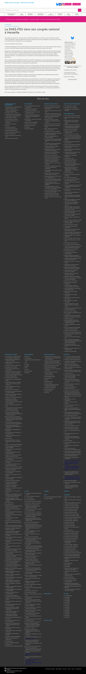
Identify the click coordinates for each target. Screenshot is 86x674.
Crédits (69, 669)
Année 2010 (67, 602)
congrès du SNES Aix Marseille (71, 510)
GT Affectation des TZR (69, 522)
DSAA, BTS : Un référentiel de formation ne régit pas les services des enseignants (53, 114)
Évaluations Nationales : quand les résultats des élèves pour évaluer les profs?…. (72, 305)
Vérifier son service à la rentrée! (51, 155)
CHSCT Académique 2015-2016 (12, 410)
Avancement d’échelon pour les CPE (72, 531)
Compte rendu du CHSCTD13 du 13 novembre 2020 (12, 593)
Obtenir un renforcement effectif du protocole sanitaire (13, 575)
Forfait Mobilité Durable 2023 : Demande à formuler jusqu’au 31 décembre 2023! (53, 180)
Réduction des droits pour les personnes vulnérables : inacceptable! (14, 555)
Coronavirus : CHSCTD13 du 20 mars (13, 480)
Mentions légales (59, 669)
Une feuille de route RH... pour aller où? (33, 512)
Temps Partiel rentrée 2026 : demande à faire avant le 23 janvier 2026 (53, 191)
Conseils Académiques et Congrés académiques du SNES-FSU (52, 385)
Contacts (73, 669)
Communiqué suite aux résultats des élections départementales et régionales (73, 413)
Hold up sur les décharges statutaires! (52, 106)
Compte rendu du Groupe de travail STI (72, 144)
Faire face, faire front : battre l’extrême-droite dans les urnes (33, 619)
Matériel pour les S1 (49, 381)
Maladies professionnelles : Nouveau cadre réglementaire (13, 452)
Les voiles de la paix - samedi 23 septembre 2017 (70, 581)
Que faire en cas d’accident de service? (13, 397)
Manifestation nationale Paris (71, 540)
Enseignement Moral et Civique (71, 242)
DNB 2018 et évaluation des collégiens (72, 276)
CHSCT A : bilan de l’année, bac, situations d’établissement (12, 110)
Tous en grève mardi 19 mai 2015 (71, 224)
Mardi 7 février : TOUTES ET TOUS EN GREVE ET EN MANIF (32, 562)
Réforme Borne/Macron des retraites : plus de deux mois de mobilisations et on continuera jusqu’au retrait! (33, 569)
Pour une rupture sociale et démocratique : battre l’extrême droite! (72, 449)
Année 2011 (67, 604)
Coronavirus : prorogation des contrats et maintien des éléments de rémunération (53, 167)
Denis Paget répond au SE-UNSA (71, 249)
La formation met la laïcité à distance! (72, 244)
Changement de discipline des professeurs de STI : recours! (71, 160)
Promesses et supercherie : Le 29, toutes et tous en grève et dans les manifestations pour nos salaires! (33, 540)
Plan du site (65, 669)
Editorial (7, 125)
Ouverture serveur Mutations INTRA (72, 514)
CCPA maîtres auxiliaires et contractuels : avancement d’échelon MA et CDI (73, 503)
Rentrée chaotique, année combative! (33, 622)
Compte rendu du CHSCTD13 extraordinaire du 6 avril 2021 (11, 615)
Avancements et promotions (31, 124)
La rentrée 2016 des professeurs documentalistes (71, 253)
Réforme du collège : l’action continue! (72, 238)
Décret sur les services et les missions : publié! (52, 126)
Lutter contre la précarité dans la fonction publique (51, 372)
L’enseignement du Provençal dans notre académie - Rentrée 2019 (73, 308)
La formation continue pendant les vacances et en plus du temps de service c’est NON (72, 438)
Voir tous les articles (72, 79)
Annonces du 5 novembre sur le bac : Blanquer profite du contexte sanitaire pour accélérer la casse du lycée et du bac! (73, 393)
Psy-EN (26, 369)
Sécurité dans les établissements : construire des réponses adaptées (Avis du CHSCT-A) (13, 427)
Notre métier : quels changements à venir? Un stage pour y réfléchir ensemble (72, 204)
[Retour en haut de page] (5, 669)
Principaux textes (9, 641)
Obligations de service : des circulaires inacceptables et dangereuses (52, 150)
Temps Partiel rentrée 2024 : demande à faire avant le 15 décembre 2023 (53, 157)
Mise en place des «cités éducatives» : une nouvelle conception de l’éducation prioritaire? (72, 381)
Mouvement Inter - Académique (71, 107)
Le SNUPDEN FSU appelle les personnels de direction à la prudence (73, 362)
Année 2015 (67, 610)
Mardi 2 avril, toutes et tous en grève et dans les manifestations (33, 610)
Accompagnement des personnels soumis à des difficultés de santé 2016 (14, 408)
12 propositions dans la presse (70, 70)
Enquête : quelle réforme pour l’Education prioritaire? (71, 387)
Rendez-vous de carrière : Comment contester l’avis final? (32, 112)
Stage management (68, 563)
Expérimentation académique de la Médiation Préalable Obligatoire (52, 160)
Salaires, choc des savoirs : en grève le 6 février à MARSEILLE (32, 605)
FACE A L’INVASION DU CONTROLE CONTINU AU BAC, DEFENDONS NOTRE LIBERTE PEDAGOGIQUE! (73, 341)
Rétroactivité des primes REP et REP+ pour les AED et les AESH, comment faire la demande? (33, 601)
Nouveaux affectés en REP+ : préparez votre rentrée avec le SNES (72, 375)
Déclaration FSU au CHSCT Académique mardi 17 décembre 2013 (14, 395)
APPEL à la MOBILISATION (70, 378)
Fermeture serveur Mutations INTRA (72, 515)
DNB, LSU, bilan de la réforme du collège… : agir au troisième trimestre (72, 365)
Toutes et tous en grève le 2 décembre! (33, 646)
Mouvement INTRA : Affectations (71, 519)
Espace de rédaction (11, 672)
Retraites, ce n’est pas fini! (11, 124)
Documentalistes (28, 371)
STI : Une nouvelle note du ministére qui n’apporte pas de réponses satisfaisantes (73, 136)
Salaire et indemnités (29, 128)
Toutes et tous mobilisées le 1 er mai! (72, 425)
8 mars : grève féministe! (30, 499)
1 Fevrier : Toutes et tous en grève (32, 496)
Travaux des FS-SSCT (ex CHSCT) (12, 642)
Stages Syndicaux (48, 378)
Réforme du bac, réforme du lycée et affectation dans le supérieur (72, 265)
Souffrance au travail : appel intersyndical (14, 467)
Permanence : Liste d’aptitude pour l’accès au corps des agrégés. (72, 569)
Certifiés (27, 364)
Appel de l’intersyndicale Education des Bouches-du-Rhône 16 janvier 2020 (53, 361)
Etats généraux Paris (69, 530)
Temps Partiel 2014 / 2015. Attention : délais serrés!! (52, 108)
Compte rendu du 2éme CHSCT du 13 (13, 365)
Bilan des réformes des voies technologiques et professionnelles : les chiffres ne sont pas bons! (73, 164)
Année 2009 (67, 600)
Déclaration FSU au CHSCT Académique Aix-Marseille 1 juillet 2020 (14, 549)
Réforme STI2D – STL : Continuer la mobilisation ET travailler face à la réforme (72, 122)
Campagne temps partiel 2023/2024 (13, 636)
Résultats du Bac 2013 (69, 172)
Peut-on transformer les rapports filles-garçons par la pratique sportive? (72, 328)
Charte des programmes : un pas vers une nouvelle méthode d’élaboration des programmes (73, 186)
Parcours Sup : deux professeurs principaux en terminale (71, 271)
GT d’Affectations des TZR (70, 549)
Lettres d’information (49, 389)
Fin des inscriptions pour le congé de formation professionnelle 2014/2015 (72, 555)
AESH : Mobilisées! (68, 440)
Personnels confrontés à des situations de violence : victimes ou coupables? (13, 372)
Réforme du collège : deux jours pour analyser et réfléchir (72, 222)
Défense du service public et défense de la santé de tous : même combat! (14, 506)
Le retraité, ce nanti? (69, 373)
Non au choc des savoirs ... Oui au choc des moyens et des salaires (33, 608)
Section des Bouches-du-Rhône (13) (13, 132)
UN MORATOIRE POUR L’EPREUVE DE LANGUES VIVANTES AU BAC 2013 (72, 127)
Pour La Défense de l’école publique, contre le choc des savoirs (32, 613)
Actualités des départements (11, 130)
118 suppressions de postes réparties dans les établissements (71, 73)
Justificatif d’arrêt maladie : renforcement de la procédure (12, 399)
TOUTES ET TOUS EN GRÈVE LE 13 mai (33, 637)
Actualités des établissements (12, 129)
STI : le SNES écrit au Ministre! (71, 177)
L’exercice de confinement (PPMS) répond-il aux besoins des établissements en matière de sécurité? (14, 414)
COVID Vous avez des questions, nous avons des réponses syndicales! (13, 561)
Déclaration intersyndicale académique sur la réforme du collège (72, 215)
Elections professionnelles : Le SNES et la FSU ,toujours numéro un (33, 554)
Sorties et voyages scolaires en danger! (33, 584)
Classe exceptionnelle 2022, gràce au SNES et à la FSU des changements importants (32, 116)
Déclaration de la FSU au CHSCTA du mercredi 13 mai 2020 (13, 529)
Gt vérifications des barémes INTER (72, 507)
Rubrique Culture (48, 391)
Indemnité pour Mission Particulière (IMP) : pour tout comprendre (52, 153)
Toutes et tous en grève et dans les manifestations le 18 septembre (32, 641)
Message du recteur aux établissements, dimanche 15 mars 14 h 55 (14, 107)
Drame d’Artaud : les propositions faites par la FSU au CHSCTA (14, 392)
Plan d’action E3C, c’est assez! (71, 311)
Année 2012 (67, 605)
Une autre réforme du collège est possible (73, 220)
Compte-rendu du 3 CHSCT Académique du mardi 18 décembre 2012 (14, 375)
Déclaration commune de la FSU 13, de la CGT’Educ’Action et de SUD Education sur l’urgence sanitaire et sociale (14, 495)
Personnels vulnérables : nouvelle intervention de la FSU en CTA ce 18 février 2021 (12, 609)
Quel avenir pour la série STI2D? (71, 129)
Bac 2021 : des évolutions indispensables (73, 332)
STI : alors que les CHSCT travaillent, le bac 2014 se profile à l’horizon (72, 179)
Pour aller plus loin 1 (10, 502)
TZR (26, 363)
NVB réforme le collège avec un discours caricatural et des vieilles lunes (72, 200)
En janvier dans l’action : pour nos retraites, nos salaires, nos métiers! (72, 428)
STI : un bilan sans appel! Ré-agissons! (72, 115)
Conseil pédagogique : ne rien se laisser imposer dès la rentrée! (73, 289)
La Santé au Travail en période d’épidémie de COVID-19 (12, 483)
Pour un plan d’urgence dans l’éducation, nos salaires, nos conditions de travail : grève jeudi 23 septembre (33, 515)
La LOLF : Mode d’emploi (69, 76)
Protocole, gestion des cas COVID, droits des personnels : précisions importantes (14, 558)
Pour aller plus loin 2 (10, 504)
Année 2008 (67, 599)
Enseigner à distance (69, 318)
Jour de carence (9, 438)
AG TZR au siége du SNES (70, 525)
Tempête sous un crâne (69, 158)
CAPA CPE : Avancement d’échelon (72, 505)
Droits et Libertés (48, 383)
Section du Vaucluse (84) (10, 134)
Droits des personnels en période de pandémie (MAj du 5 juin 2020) (13, 532)
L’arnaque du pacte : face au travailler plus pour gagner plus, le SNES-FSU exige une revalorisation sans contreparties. (33, 547)
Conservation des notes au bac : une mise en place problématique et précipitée (73, 247)
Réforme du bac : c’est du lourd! (71, 281)
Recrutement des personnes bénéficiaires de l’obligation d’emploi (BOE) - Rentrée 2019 (53, 140)
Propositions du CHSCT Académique (13, 520)
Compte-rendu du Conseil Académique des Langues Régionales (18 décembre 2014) (72, 197)
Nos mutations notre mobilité (71, 106)
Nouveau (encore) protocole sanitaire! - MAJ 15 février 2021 (14, 605)
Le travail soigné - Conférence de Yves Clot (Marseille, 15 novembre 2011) (13, 357)
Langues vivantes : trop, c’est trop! (72, 134)
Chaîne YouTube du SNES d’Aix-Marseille (53, 497)
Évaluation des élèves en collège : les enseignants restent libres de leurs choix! (73, 256)
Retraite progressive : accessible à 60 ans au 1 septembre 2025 (53, 177)
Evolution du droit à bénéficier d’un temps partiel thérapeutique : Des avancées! (13, 625)
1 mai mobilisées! (29, 498)
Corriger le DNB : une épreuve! (12, 119)
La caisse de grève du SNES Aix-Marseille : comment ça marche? (31, 559)
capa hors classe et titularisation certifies (73, 517)
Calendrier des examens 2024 (70, 351)
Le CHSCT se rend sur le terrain (12, 377)
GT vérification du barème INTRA (71, 536)
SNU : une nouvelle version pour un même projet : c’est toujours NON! (33, 576)
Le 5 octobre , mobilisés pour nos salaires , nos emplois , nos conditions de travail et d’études (73, 418)
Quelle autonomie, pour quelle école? (72, 124)
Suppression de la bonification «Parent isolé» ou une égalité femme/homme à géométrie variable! (72, 423)
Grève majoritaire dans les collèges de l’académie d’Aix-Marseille (72, 230)
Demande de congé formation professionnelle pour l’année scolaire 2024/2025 (52, 183)
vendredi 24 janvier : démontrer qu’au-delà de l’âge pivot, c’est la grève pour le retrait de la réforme (53, 358)
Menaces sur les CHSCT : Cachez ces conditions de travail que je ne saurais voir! (13, 441)
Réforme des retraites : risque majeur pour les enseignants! (72, 384)
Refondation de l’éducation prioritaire (52, 124)
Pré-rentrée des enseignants (70, 578)
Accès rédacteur (78, 669)
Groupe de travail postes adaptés (71, 509)
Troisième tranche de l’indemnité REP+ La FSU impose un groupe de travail (13, 115)
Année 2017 (67, 614)
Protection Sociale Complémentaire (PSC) (14, 646)
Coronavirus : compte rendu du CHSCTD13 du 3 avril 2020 (12, 485)
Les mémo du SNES (49, 498)
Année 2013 (67, 607)
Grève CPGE (67, 565)
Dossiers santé (9, 644)
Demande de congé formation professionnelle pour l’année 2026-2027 (33, 648)
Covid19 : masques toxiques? (12, 567)
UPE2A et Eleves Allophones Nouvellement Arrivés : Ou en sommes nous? (72, 345)
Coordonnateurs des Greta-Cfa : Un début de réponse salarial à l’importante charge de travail (33, 519)
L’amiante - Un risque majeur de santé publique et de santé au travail (13, 455)
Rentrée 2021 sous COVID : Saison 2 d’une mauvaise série (13, 621)
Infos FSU (47, 392)
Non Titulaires (28, 358)
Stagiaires (27, 356)
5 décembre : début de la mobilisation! (72, 359)
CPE (26, 367)
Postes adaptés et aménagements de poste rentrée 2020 (13, 447)
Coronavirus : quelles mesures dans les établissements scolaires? (13, 469)
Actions (46, 379)
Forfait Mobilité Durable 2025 (70, 480)
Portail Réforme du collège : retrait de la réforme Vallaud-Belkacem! (73, 211)
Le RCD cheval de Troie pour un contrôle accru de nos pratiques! (33, 509)
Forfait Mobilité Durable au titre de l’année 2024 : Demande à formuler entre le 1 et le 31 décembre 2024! (53, 188)
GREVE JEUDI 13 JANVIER (11, 117)
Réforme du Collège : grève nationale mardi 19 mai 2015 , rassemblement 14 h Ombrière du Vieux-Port (73, 208)
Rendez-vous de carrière (30, 125)
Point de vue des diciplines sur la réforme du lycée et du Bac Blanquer (73, 278)
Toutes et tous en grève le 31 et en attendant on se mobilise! (32, 556)
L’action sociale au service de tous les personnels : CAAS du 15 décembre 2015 (14, 423)
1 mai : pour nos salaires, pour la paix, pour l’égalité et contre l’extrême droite (72, 357)
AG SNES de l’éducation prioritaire (72, 551)
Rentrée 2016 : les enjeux (70, 250)
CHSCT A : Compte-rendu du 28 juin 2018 (14, 444)
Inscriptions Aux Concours (30, 592)
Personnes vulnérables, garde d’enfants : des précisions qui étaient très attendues (14, 526)
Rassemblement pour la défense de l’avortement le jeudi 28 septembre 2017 (73, 584)
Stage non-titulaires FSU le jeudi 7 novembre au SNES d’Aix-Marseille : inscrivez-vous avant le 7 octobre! (32, 625)
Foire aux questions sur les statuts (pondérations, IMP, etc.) (52, 147)
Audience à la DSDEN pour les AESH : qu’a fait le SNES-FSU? (32, 531)
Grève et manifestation (69, 577)
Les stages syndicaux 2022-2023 (31, 537)
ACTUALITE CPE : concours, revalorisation (70, 399)
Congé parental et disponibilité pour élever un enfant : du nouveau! (52, 174)
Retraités (27, 372)
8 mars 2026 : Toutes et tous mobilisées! (33, 501)
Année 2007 (67, 597)
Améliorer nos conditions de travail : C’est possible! (13, 436)
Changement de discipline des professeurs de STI (71, 131)
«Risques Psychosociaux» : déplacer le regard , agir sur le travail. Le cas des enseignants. (13, 384)
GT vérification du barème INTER (71, 533)
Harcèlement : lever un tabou (11, 367)
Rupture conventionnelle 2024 (31, 122)
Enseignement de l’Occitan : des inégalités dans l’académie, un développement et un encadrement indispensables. (72, 169)
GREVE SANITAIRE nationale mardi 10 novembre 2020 (13, 572)
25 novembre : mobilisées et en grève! (33, 503)
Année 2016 (67, 612)
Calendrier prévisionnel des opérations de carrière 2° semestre (72, 590)
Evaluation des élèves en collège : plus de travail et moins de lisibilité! (73, 259)
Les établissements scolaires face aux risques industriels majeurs (13, 464)
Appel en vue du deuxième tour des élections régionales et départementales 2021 (73, 409)
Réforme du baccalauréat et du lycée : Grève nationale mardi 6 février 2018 (72, 268)
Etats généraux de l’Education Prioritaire (73, 552)
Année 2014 (67, 609)
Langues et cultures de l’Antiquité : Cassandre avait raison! (71, 274)
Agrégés (27, 366)
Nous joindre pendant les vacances (52, 365)
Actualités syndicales (49, 375)
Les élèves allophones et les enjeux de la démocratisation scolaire (33, 551)
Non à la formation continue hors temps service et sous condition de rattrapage (73, 452)
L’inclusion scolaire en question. (71, 330)
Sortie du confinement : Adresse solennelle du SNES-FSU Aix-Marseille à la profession (14, 500)
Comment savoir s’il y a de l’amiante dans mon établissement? (14, 458)
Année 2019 (67, 617)
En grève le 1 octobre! (30, 628)
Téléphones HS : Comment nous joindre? (53, 364)
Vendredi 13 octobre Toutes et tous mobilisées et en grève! (32, 582)
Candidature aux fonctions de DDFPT (52, 131)
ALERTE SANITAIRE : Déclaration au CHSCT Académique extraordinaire (13, 581)
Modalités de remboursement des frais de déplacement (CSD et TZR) (53, 134)
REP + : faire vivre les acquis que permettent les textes (51, 129)
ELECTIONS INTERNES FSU (50, 367)
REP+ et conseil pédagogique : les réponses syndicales (52, 137)
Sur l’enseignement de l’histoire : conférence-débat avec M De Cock (72, 286)
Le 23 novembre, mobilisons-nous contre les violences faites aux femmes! (73, 455)
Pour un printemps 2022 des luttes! (32, 522)
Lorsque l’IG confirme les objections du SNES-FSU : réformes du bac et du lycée (72, 316)
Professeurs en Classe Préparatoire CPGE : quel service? (52, 117)
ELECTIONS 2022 (68, 595)
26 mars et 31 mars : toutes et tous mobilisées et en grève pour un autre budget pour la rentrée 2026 (32, 506)
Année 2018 (67, 615)
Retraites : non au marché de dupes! (72, 390)
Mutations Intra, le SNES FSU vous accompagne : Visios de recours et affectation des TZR (71, 473)
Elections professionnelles (50, 387)
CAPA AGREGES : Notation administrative (70, 542)
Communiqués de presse (50, 376)
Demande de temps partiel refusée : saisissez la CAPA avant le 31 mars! (52, 194)
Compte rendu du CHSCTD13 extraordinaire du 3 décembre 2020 (13, 596)
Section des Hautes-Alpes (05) (12, 138)
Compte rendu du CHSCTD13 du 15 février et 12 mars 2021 (12, 612)
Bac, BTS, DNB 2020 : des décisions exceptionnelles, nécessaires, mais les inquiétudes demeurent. (72, 321)
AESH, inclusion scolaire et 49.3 (31, 590)
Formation (27, 127)
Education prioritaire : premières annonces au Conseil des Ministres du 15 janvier (52, 121)
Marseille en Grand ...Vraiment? (12, 113)
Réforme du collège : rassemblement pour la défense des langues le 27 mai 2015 (73, 233)
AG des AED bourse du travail (70, 548)
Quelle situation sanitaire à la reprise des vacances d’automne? (14, 569)
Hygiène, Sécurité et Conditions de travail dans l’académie (13, 360)
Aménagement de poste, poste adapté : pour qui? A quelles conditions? (53, 144)
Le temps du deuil (28, 586)
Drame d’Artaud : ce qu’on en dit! (12, 389)
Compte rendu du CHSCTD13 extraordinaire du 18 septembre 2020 (13, 564)
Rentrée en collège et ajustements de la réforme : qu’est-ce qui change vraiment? (73, 371)
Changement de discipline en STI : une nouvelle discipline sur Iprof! (72, 153)
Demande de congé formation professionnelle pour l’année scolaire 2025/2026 (32, 631)
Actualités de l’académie (10, 127)
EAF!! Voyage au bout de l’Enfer (71, 415)
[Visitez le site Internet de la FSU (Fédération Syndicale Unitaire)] (13, 671)
